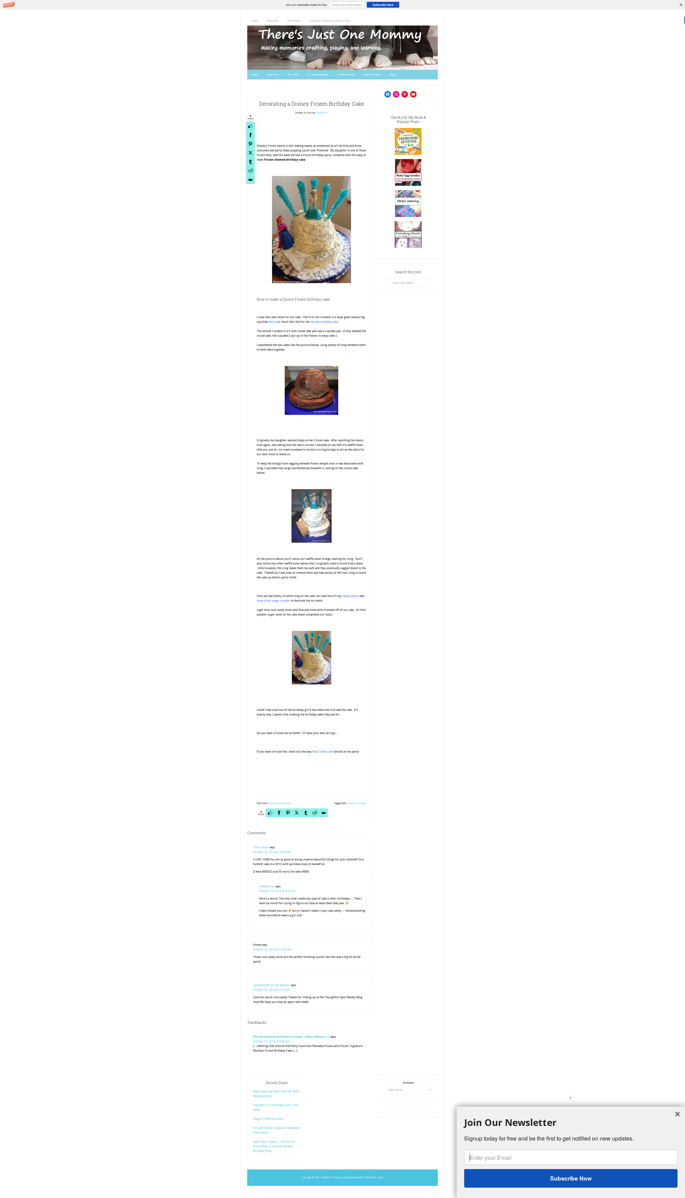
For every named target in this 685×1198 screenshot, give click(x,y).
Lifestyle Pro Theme (330, 1177)
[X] (250, 152)
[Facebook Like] (250, 126)
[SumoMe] (250, 179)
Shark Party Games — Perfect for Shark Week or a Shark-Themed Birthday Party (274, 1146)
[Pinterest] (250, 143)
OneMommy (267, 886)
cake (349, 803)
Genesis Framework (353, 1177)
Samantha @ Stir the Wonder (271, 985)
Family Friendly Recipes (280, 803)
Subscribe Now (383, 5)
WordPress (370, 1177)
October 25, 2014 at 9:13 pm (271, 989)
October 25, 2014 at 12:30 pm (272, 949)
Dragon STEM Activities (268, 1119)
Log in (380, 1177)
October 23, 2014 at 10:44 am (272, 852)
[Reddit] (250, 170)
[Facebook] (250, 134)
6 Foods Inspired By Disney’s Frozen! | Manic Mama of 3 (291, 1036)
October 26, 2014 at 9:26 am (277, 891)
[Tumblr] (250, 161)
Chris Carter (261, 847)
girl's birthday (359, 803)
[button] (342, 4)
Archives (408, 1082)
